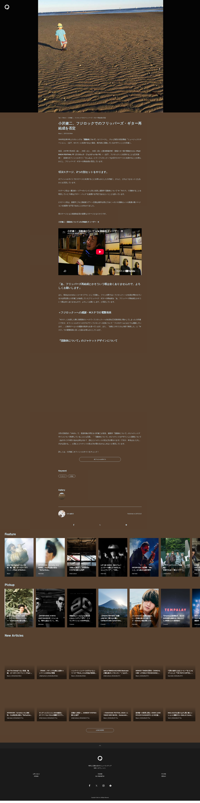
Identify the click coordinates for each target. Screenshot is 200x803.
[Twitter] (96, 785)
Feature (10, 534)
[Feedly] (110, 785)
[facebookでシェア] (73, 525)
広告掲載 (100, 774)
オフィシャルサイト (100, 459)
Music (64, 118)
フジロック (63, 476)
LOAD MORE (100, 730)
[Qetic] (7, 7)
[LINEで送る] (126, 525)
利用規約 (36, 776)
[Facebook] (89, 785)
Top (59, 118)
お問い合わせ (36, 774)
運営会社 (163, 776)
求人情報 (163, 774)
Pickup (9, 585)
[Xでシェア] (99, 525)
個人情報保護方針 (100, 776)
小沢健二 (127, 143)
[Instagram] (103, 785)
